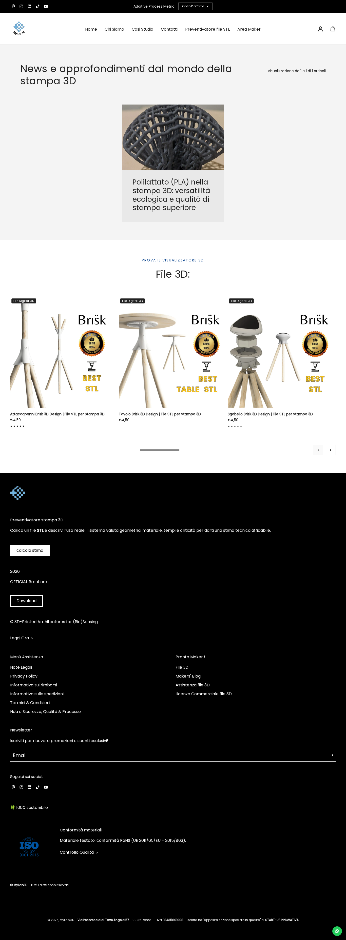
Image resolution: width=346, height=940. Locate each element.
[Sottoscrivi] (332, 755)
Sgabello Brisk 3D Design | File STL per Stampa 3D (270, 414)
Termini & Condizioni (30, 703)
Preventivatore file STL (207, 29)
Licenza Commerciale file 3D (204, 694)
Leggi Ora (19, 638)
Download (26, 601)
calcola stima (29, 550)
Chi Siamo (114, 29)
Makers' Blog (188, 676)
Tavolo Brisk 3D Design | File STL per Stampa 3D (160, 414)
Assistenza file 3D (193, 685)
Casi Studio (142, 29)
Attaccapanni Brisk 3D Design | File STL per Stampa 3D (57, 414)
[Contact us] (337, 931)
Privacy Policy (23, 676)
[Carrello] (333, 29)
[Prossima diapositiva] (331, 450)
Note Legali (21, 667)
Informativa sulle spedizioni (37, 694)
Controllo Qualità (77, 852)
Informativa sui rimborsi (33, 685)
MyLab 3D (67, 920)
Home (91, 29)
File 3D (182, 667)
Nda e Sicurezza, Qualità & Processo (45, 711)
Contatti (169, 29)
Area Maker (249, 29)
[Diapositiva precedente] (318, 450)
